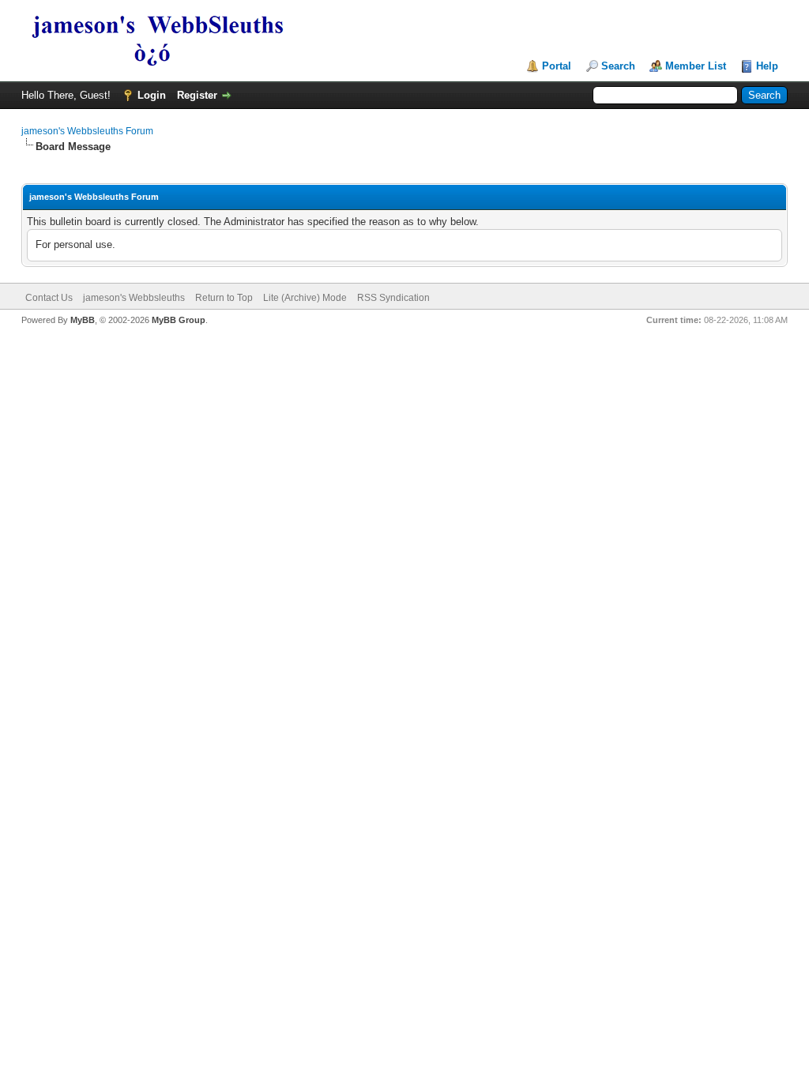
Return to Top (224, 297)
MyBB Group (178, 320)
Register (197, 95)
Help (767, 66)
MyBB (82, 320)
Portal (556, 66)
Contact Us (49, 297)
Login (151, 95)
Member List (695, 66)
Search (618, 66)
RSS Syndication (393, 297)
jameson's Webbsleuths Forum (87, 131)
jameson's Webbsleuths (134, 297)
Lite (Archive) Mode (305, 297)
